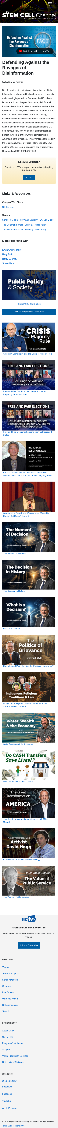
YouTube (6, 1101)
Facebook (7, 1094)
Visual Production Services (15, 1056)
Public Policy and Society (29, 304)
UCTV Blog (7, 1037)
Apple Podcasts (10, 1108)
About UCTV (8, 1030)
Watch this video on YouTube (35, 52)
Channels (6, 986)
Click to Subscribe (29, 945)
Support (6, 1049)
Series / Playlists (10, 979)
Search (5, 1011)
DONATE (29, 177)
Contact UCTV (9, 1081)
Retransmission (10, 1005)
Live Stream (8, 992)
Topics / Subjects (10, 973)
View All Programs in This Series (29, 312)
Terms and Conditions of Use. (14, 1126)
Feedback (7, 1086)
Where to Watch (10, 998)
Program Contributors (12, 1043)
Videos (5, 967)
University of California (13, 1062)
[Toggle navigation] (50, 4)
